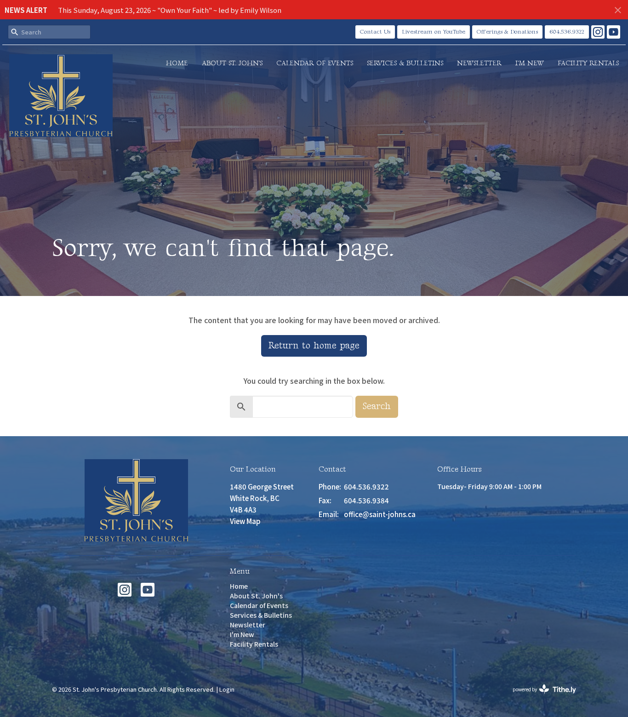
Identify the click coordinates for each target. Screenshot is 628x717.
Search (377, 406)
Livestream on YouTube (433, 31)
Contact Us (375, 31)
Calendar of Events (314, 63)
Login (226, 689)
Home (177, 63)
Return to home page (314, 345)
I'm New (529, 63)
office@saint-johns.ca (380, 514)
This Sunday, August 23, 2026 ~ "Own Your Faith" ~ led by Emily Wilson (169, 10)
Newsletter (479, 63)
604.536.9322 (566, 31)
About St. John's (232, 63)
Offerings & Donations (507, 31)
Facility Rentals (588, 63)
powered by (539, 697)
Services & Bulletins (405, 63)
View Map (245, 521)
